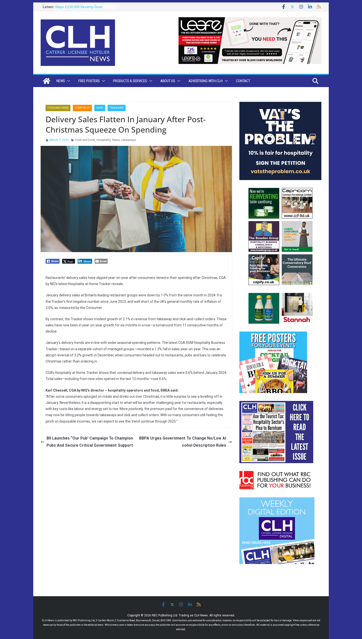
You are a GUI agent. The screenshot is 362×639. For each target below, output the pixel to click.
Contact (243, 81)
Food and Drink (58, 107)
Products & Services (130, 81)
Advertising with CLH (205, 81)
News (60, 81)
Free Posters (89, 81)
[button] (67, 81)
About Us (167, 81)
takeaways (128, 140)
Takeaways (117, 107)
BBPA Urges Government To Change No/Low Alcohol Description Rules (182, 442)
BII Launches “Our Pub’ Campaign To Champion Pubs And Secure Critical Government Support (90, 442)
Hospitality (82, 107)
